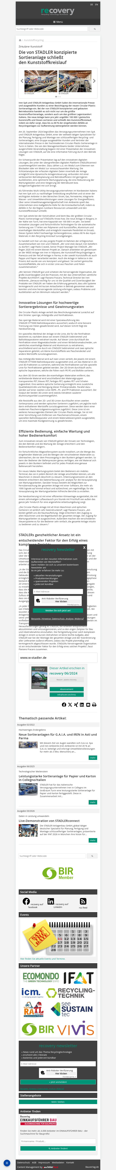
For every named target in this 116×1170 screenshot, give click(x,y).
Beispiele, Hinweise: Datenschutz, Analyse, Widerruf (57, 618)
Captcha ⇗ (74, 605)
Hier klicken (61, 601)
